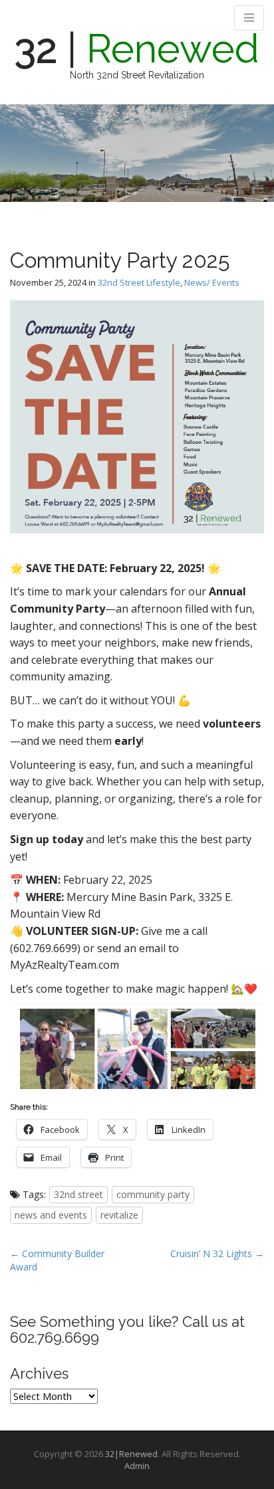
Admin (137, 1466)
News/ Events (211, 282)
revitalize (119, 1215)
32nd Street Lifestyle (139, 282)
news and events (51, 1215)
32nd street (78, 1194)
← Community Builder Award (57, 1260)
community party (153, 1194)
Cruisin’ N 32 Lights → (217, 1253)
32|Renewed (131, 1454)
